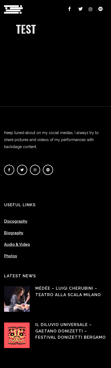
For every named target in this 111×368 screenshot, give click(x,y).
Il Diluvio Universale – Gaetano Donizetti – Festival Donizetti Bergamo (70, 331)
